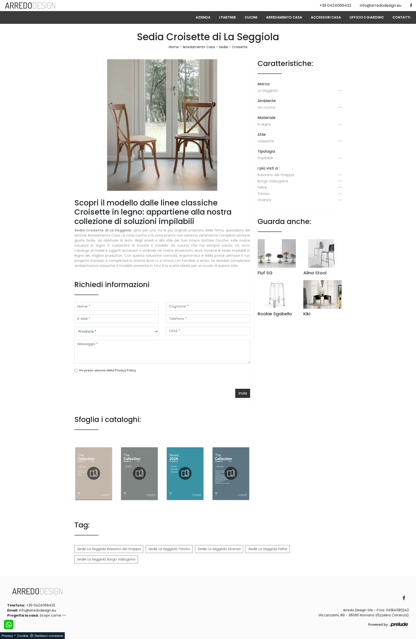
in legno (264, 124)
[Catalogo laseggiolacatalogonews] (185, 473)
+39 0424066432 (40, 605)
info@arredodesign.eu (37, 610)
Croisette (239, 47)
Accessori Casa (326, 17)
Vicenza (264, 200)
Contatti (401, 17)
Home (174, 47)
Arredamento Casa (284, 17)
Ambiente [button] (267, 100)
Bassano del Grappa (276, 174)
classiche (266, 141)
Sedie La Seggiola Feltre (267, 549)
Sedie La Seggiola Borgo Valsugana (106, 559)
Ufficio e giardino (367, 17)
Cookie (22, 635)
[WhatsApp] (8, 624)
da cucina (266, 107)
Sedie (223, 47)
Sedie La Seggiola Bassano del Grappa (109, 549)
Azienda (203, 17)
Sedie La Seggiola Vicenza (219, 549)
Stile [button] (262, 134)
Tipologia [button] (266, 151)
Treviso (264, 193)
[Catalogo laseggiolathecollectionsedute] (93, 473)
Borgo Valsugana (273, 181)
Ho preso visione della (107, 370)
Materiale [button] (266, 117)
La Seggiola (268, 90)
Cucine (251, 17)
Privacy (7, 635)
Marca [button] (264, 83)
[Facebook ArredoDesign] (406, 598)
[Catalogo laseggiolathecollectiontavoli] (139, 473)
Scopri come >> (53, 615)
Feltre (262, 187)
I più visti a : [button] (269, 168)
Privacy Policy (125, 370)
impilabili (265, 158)
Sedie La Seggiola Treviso (169, 549)
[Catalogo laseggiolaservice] (231, 473)
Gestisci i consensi (48, 635)
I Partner (227, 17)
